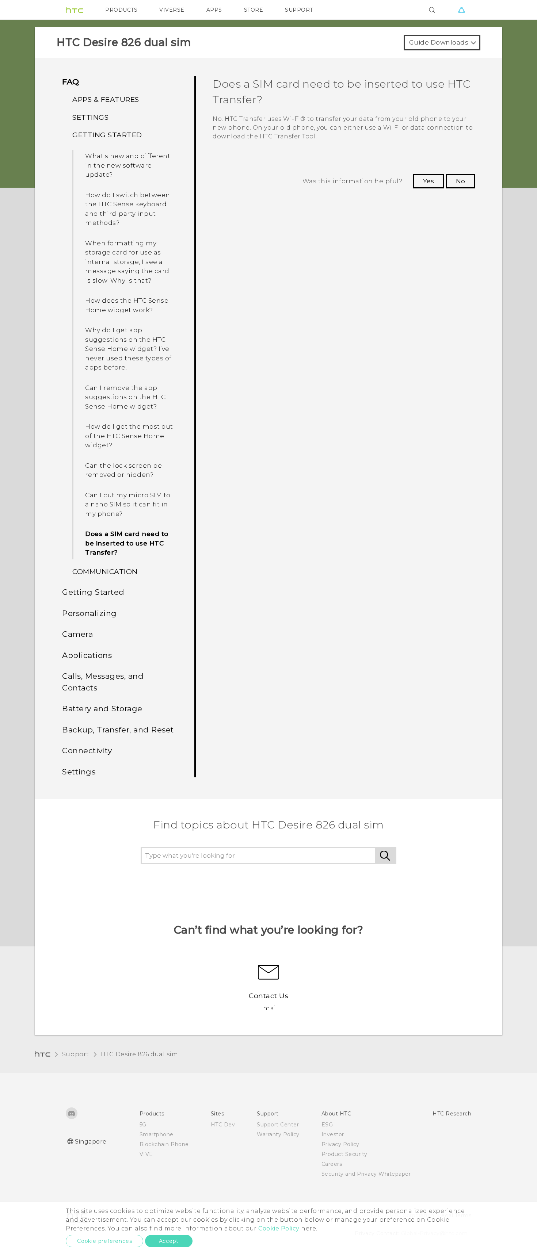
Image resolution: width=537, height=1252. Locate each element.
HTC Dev (223, 1124)
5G (143, 1124)
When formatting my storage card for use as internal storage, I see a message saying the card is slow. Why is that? (127, 262)
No (460, 181)
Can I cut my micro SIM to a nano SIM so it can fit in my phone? (128, 504)
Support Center (278, 1124)
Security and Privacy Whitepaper (366, 1174)
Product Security (344, 1154)
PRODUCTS (121, 10)
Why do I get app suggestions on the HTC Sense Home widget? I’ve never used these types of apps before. (128, 348)
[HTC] (74, 9)
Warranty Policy (278, 1134)
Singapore (91, 1141)
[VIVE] (461, 10)
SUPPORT (299, 10)
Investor (332, 1134)
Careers (331, 1164)
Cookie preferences (104, 1241)
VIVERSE (171, 10)
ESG (327, 1124)
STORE (253, 10)
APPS (214, 10)
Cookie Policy (279, 1228)
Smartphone (157, 1134)
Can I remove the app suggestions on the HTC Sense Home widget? (125, 397)
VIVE (146, 1154)
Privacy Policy (340, 1144)
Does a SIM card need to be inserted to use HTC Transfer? (126, 543)
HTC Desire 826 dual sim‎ (139, 1054)
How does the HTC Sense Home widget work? (126, 305)
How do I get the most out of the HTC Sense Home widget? (129, 436)
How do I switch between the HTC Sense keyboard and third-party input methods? (127, 209)
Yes (428, 181)
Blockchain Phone (164, 1144)
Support (75, 1054)
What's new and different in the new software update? (127, 165)
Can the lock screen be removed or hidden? (123, 470)
